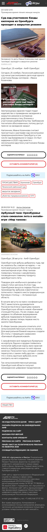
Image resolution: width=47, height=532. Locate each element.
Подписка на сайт (11, 431)
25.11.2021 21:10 (7, 10)
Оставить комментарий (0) (24, 164)
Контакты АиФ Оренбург (14, 438)
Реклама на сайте (11, 441)
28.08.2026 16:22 (8, 207)
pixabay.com (6, 64)
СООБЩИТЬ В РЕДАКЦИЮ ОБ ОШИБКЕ (20, 450)
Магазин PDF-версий (12, 434)
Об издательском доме (14, 422)
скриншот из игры (9, 254)
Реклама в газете (31, 441)
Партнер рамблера (22, 520)
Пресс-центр (34, 422)
